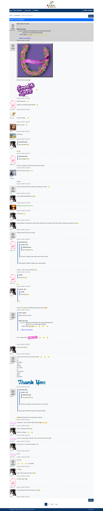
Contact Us (91, 509)
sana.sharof (12, 425)
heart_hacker (12, 30)
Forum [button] (35, 10)
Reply (91, 16)
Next (52, 504)
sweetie (11, 239)
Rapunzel (12, 319)
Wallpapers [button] (17, 10)
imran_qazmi (12, 139)
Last (56, 504)
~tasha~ (11, 131)
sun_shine (12, 210)
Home (11, 15)
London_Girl (12, 109)
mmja (11, 193)
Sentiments (17, 15)
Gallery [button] (28, 10)
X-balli (11, 148)
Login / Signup (88, 10)
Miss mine (12, 118)
